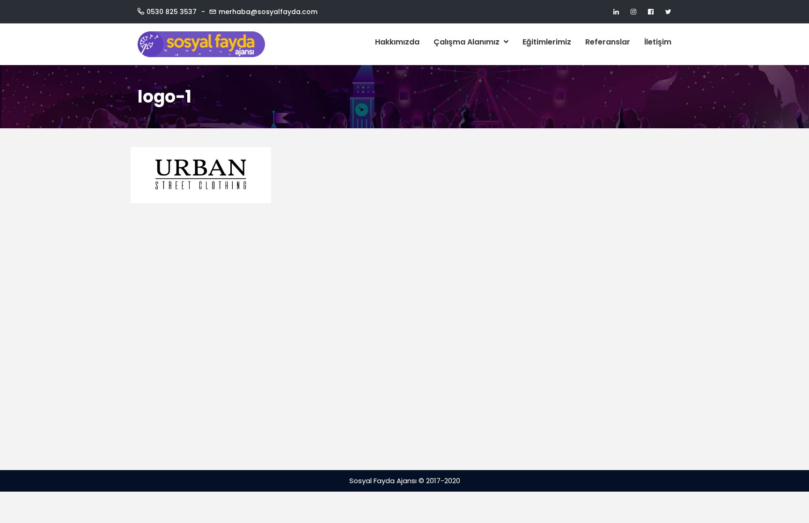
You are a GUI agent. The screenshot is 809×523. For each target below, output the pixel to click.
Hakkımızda (397, 42)
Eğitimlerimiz (546, 42)
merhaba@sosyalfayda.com (268, 11)
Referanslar (607, 42)
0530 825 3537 (172, 11)
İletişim (657, 42)
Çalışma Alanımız (467, 42)
